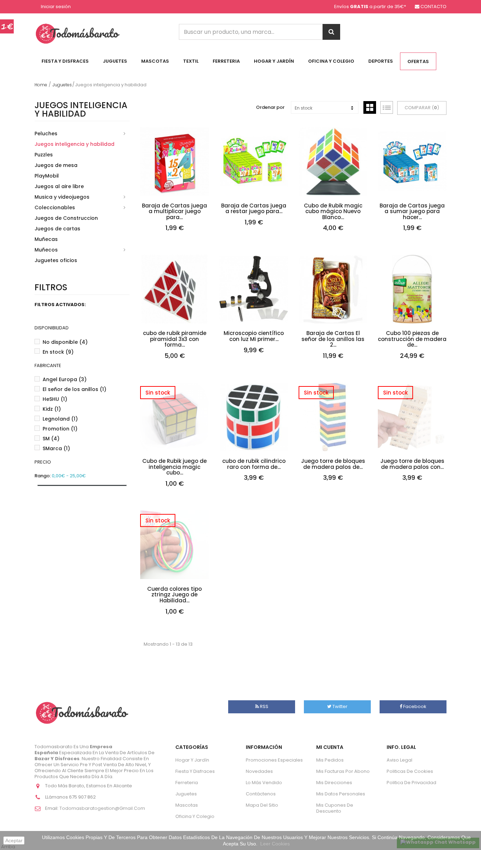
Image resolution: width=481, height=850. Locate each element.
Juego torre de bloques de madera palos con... (412, 464)
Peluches (46, 133)
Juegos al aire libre (59, 186)
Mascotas (155, 61)
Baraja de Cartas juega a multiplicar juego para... (174, 212)
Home (41, 85)
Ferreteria (226, 61)
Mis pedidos (330, 760)
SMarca (56, 448)
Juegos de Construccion (66, 218)
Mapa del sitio (262, 805)
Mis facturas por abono (343, 771)
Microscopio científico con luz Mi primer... (254, 336)
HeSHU (55, 399)
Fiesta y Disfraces (65, 61)
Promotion (60, 428)
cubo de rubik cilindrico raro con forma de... (254, 464)
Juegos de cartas (57, 228)
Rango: (43, 476)
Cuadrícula (369, 107)
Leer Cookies (275, 843)
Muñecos (46, 249)
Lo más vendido (264, 782)
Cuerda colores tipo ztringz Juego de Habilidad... (174, 595)
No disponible (65, 342)
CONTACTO (433, 6)
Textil (191, 61)
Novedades (259, 771)
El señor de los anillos (74, 389)
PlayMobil (47, 175)
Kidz (52, 408)
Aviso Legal (399, 760)
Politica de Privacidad (411, 782)
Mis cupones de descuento (334, 808)
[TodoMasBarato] (78, 33)
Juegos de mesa (56, 165)
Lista (386, 107)
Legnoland (60, 418)
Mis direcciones (334, 782)
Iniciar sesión (56, 7)
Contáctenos (261, 793)
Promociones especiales (274, 760)
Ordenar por (270, 107)
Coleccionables (55, 207)
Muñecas (46, 239)
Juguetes (115, 61)
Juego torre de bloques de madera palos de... (333, 464)
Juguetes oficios (56, 260)
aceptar (14, 840)
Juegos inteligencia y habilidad (74, 144)
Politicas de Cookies (410, 771)
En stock (58, 351)
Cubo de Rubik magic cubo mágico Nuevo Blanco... (333, 212)
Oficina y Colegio (331, 61)
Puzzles (44, 154)
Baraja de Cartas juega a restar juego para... (253, 209)
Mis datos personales (340, 793)
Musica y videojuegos (62, 196)
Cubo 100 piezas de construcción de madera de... (412, 339)
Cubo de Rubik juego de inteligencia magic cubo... (174, 467)
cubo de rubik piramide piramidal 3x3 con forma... (174, 339)
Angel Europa (65, 379)
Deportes (380, 61)
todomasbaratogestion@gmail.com (102, 808)
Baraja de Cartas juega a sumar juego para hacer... (412, 212)
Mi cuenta (329, 747)
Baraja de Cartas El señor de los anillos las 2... (332, 339)
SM (51, 438)
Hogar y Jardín (274, 61)
